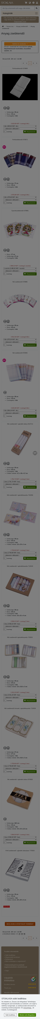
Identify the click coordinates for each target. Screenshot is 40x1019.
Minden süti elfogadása (27, 1015)
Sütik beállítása (10, 1015)
